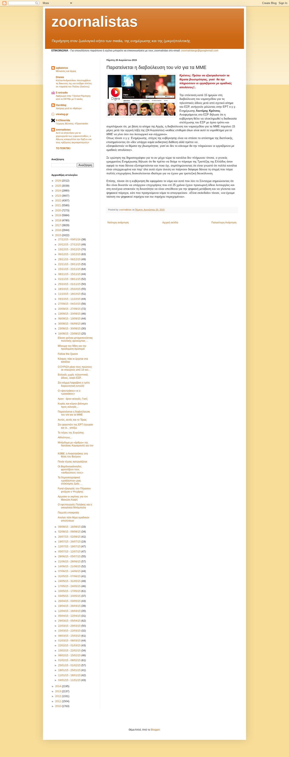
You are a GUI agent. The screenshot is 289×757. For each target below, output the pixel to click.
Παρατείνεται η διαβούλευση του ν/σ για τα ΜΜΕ (74, 413)
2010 (58, 706)
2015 (58, 235)
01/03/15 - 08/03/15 (69, 640)
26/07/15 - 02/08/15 (69, 536)
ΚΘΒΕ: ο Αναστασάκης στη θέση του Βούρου (73, 455)
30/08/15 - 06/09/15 (69, 323)
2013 (58, 691)
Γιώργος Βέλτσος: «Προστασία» (72, 123)
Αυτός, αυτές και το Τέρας (72, 419)
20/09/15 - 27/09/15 (69, 308)
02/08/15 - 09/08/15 (69, 531)
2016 (58, 230)
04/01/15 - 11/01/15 (69, 680)
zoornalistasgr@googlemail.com (199, 50)
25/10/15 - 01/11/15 (69, 284)
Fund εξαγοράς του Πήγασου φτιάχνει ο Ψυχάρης (74, 490)
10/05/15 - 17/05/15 (69, 591)
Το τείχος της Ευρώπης (71, 432)
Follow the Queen (68, 353)
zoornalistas (94, 21)
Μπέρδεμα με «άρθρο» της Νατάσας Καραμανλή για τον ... (75, 445)
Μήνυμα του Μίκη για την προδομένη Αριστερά (72, 347)
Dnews (60, 77)
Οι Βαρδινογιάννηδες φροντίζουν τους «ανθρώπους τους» (70, 469)
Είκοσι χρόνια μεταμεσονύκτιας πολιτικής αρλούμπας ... (75, 339)
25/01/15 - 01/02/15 (69, 665)
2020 (58, 210)
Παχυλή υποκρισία (68, 512)
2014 (58, 686)
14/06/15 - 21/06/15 (69, 566)
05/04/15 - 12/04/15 (69, 615)
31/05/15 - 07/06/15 (69, 576)
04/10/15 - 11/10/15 (69, 298)
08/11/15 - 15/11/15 (69, 274)
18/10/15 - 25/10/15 (69, 289)
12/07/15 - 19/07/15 (69, 546)
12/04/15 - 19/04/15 (69, 611)
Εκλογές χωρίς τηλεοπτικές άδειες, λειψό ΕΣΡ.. (73, 376)
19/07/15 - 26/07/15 (69, 541)
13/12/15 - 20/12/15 (69, 249)
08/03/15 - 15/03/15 (69, 635)
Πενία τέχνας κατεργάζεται (72, 461)
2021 (58, 205)
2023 (58, 195)
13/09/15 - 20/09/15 (69, 313)
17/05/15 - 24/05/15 (69, 586)
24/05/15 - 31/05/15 (69, 581)
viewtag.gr (62, 114)
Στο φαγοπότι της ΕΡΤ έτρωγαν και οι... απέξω (75, 426)
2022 (58, 200)
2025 (58, 185)
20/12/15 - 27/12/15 (69, 244)
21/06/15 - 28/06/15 (69, 561)
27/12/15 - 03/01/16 (69, 239)
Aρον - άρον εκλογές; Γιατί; (73, 398)
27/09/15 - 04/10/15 (69, 303)
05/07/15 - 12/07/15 (69, 551)
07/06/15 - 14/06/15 (69, 571)
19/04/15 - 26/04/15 (69, 605)
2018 (58, 220)
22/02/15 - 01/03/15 (69, 645)
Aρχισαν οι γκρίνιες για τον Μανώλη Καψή (73, 498)
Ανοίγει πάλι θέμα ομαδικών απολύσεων (73, 519)
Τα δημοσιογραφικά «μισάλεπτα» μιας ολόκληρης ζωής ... (70, 480)
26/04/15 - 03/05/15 (69, 601)
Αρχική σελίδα (170, 222)
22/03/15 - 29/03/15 (69, 625)
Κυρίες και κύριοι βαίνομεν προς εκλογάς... (73, 405)
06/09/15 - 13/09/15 (69, 318)
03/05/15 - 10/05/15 (69, 596)
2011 (58, 701)
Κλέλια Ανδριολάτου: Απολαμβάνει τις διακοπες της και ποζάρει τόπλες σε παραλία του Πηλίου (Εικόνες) (74, 83)
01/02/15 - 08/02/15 (69, 660)
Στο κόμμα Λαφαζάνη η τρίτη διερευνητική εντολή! (74, 384)
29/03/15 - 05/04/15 (69, 620)
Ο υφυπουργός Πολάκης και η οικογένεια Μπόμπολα (75, 506)
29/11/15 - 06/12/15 (69, 259)
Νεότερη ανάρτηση (118, 222)
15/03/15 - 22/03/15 (69, 630)
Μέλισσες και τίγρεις (66, 71)
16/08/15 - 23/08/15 (69, 333)
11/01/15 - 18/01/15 (69, 675)
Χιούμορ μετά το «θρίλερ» (69, 108)
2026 (58, 180)
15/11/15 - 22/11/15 (69, 269)
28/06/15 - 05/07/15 (69, 556)
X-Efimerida (63, 120)
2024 (58, 190)
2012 (58, 696)
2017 (58, 225)
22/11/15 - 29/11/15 (69, 264)
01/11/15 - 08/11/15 (69, 279)
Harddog (61, 105)
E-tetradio (62, 92)
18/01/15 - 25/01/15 (69, 670)
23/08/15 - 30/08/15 (69, 328)
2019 (58, 215)
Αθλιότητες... (65, 437)
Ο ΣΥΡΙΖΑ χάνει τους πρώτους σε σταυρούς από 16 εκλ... (75, 368)
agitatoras (62, 67)
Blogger (155, 729)
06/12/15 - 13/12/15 (69, 254)
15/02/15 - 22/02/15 (69, 650)
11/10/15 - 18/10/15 (69, 293)
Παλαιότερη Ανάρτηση (224, 222)
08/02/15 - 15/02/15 (69, 655)
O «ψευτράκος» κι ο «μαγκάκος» (69, 392)
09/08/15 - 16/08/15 (69, 526)
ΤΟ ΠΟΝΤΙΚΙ (63, 148)
